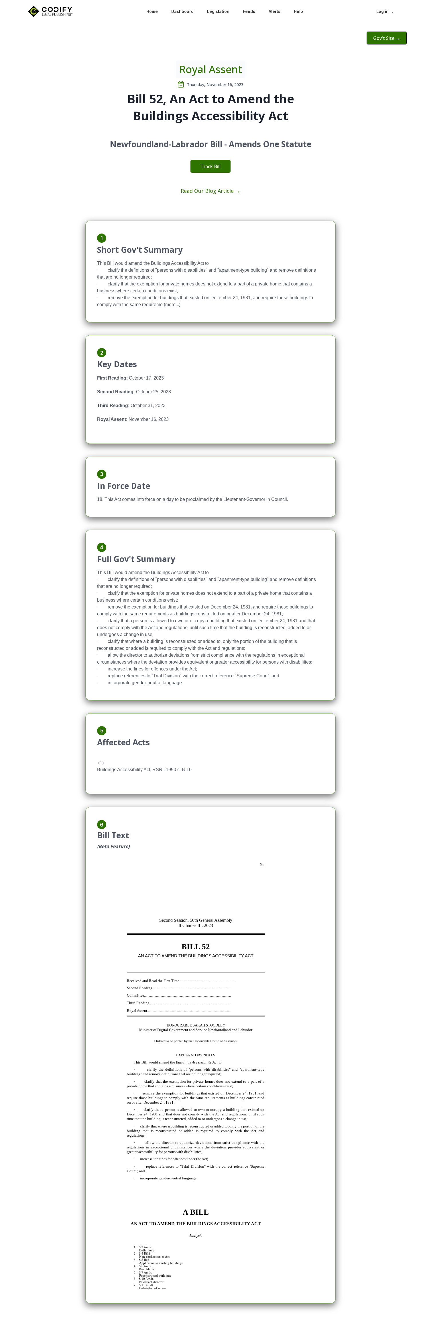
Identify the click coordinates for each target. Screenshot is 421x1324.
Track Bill (210, 166)
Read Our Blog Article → (210, 190)
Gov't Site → (386, 38)
